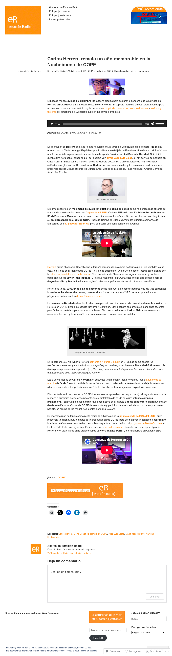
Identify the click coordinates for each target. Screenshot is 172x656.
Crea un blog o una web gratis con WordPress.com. (32, 612)
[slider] (160, 123)
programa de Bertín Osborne (146, 423)
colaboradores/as (138, 108)
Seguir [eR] (98, 638)
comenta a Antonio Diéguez (105, 361)
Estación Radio (58, 70)
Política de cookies (88, 650)
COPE (91, 70)
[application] (107, 123)
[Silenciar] (153, 123)
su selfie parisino (114, 427)
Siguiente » (35, 70)
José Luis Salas (116, 533)
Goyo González (81, 533)
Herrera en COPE (98, 533)
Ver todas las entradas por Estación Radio (69, 552)
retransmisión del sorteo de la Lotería (70, 274)
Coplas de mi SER (96, 212)
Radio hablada (121, 70)
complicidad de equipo (115, 108)
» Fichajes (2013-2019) (58, 11)
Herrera (51, 267)
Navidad (150, 533)
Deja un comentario (139, 70)
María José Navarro (135, 533)
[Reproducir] (51, 123)
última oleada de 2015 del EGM (137, 416)
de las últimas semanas (89, 296)
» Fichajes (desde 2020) (59, 15)
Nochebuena (53, 537)
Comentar (154, 596)
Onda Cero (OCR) (104, 70)
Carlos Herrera (65, 533)
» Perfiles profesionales (58, 19)
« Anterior (23, 70)
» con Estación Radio (62, 7)
